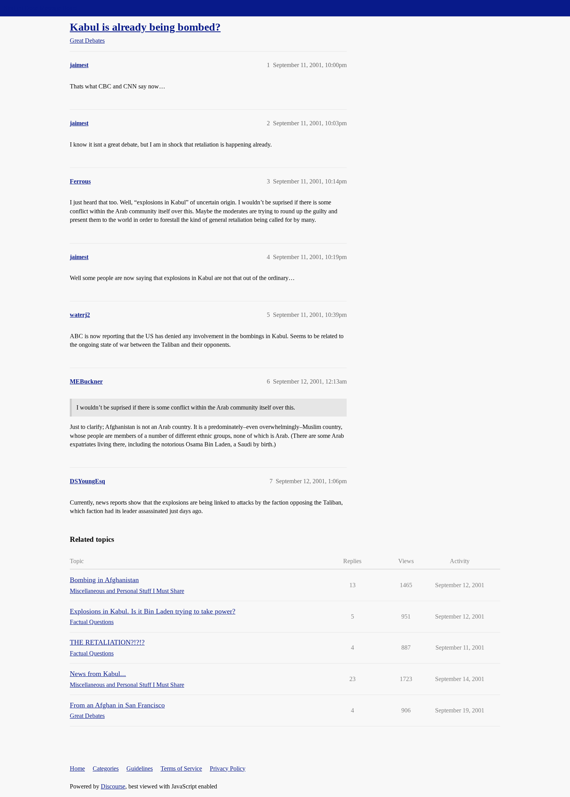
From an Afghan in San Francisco (117, 705)
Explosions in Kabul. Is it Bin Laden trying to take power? (152, 611)
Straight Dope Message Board (41, 8)
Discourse (113, 786)
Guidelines (139, 768)
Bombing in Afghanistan (104, 580)
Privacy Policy (227, 768)
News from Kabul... (98, 674)
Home (77, 768)
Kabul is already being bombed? (145, 27)
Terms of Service (181, 768)
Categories (106, 768)
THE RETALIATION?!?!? (107, 642)
